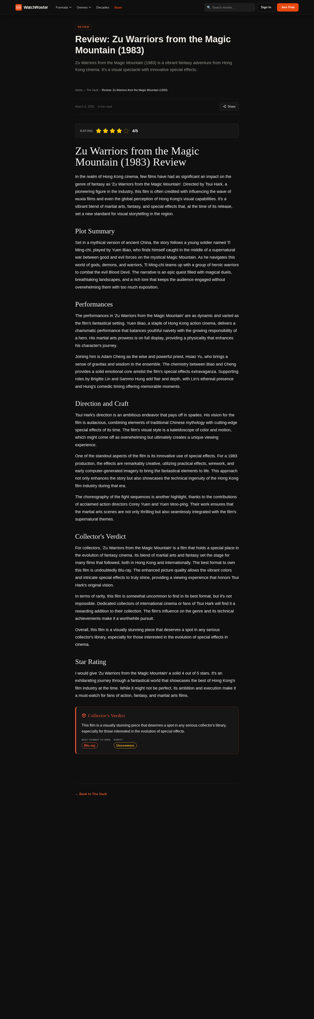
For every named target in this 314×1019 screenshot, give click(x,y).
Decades (102, 7)
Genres (82, 7)
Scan (118, 7)
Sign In (266, 7)
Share (231, 106)
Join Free (287, 7)
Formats (62, 7)
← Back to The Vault (91, 794)
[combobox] (230, 7)
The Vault (92, 90)
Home (79, 90)
